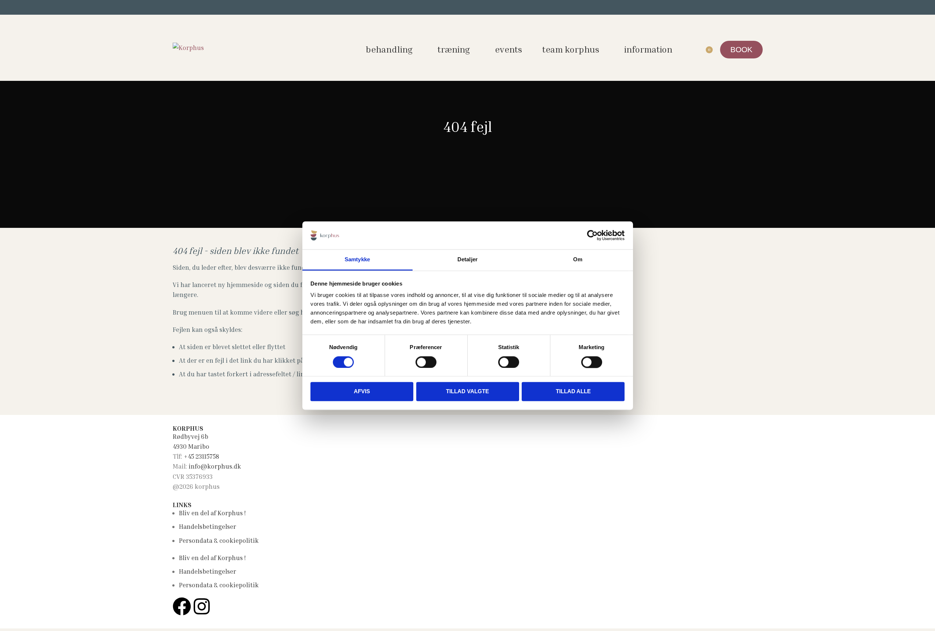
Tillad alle (573, 391)
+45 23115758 (201, 456)
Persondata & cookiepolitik (219, 540)
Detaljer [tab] (467, 260)
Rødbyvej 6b (190, 436)
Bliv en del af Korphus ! (212, 513)
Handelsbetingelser (207, 526)
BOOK (741, 49)
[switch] (426, 362)
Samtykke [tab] (357, 260)
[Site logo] (188, 47)
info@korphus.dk (214, 466)
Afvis (362, 391)
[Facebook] (182, 606)
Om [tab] (577, 260)
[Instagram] (202, 606)
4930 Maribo (191, 446)
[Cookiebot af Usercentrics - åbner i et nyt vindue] (592, 235)
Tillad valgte (467, 391)
